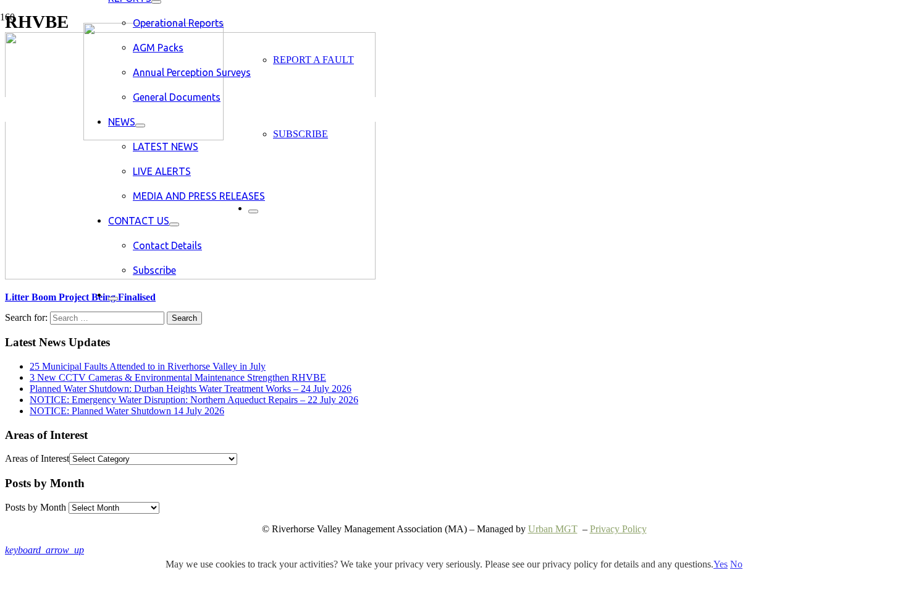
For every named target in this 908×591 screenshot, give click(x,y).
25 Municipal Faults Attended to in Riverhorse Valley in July (148, 366)
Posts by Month (35, 507)
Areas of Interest (37, 458)
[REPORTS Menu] (156, 2)
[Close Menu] (113, 298)
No (736, 564)
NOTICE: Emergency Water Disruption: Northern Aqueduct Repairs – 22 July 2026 (194, 399)
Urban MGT (553, 529)
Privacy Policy (618, 529)
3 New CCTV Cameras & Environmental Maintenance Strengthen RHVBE (178, 377)
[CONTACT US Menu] (174, 224)
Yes (720, 564)
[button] (44, 550)
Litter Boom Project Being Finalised (80, 297)
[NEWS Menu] (140, 125)
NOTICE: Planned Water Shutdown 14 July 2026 (127, 411)
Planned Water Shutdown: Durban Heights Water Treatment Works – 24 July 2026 (190, 388)
